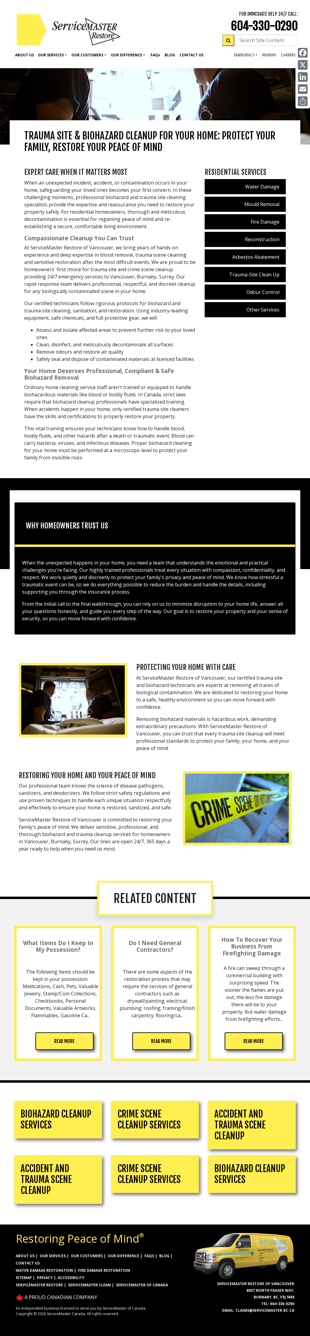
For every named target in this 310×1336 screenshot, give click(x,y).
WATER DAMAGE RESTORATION (44, 1270)
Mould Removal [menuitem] (261, 204)
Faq (155, 55)
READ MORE (64, 1041)
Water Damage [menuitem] (262, 186)
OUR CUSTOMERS (87, 1255)
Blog (170, 55)
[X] (303, 65)
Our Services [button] (51, 55)
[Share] (303, 101)
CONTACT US (28, 1263)
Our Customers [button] (87, 55)
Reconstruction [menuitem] (262, 239)
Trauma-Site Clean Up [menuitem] (254, 274)
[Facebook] (303, 53)
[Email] (303, 89)
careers (288, 55)
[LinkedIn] (303, 77)
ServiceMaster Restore (39, 1285)
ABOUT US (25, 1255)
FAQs (149, 1255)
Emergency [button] (244, 55)
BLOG (164, 1255)
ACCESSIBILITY (71, 1277)
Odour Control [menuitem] (262, 292)
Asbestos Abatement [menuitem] (255, 257)
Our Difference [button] (126, 55)
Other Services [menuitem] (262, 309)
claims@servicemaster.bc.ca (265, 1310)
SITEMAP (24, 1277)
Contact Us (191, 55)
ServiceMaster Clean (89, 1285)
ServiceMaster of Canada (142, 1285)
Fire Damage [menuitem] (265, 221)
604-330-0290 (264, 26)
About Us (24, 55)
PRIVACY (45, 1277)
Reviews (269, 55)
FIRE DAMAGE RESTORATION (104, 1270)
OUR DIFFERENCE (123, 1255)
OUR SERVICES (53, 1255)
